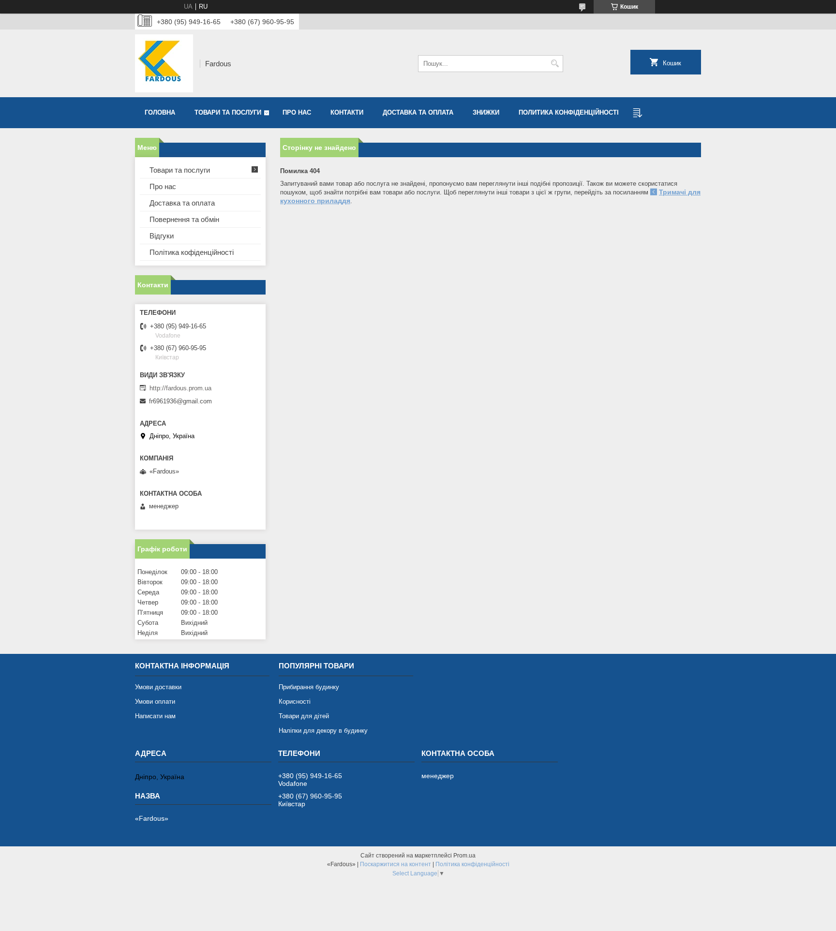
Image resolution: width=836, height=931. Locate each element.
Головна (160, 112)
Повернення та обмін (184, 219)
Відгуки (161, 236)
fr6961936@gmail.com (180, 401)
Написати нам (155, 716)
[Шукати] (554, 63)
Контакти (346, 112)
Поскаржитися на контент (395, 864)
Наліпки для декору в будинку (323, 730)
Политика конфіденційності (569, 112)
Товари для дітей (304, 716)
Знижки (486, 112)
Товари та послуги (227, 112)
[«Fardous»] (164, 63)
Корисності (295, 701)
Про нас (297, 112)
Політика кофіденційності (191, 252)
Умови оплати (155, 701)
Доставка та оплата (418, 112)
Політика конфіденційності (472, 864)
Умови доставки (158, 687)
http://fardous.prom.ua (180, 388)
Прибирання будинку (309, 687)
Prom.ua (464, 855)
